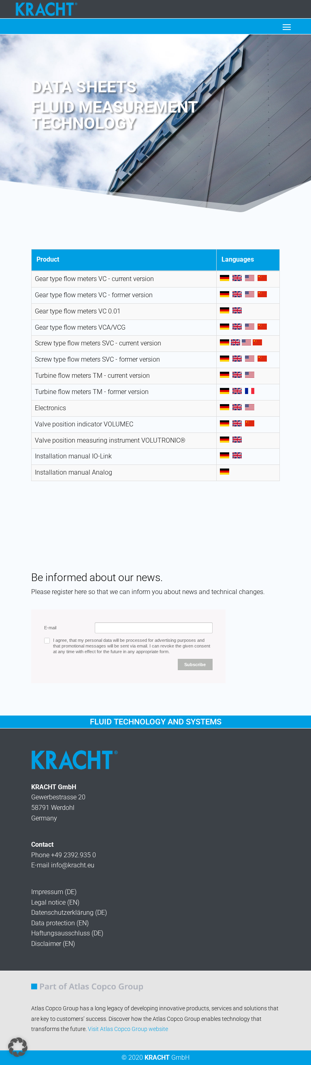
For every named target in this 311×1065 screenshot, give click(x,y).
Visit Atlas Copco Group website (128, 1029)
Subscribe (195, 664)
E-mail (50, 627)
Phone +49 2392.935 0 (63, 855)
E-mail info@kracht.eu (62, 865)
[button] (18, 1047)
